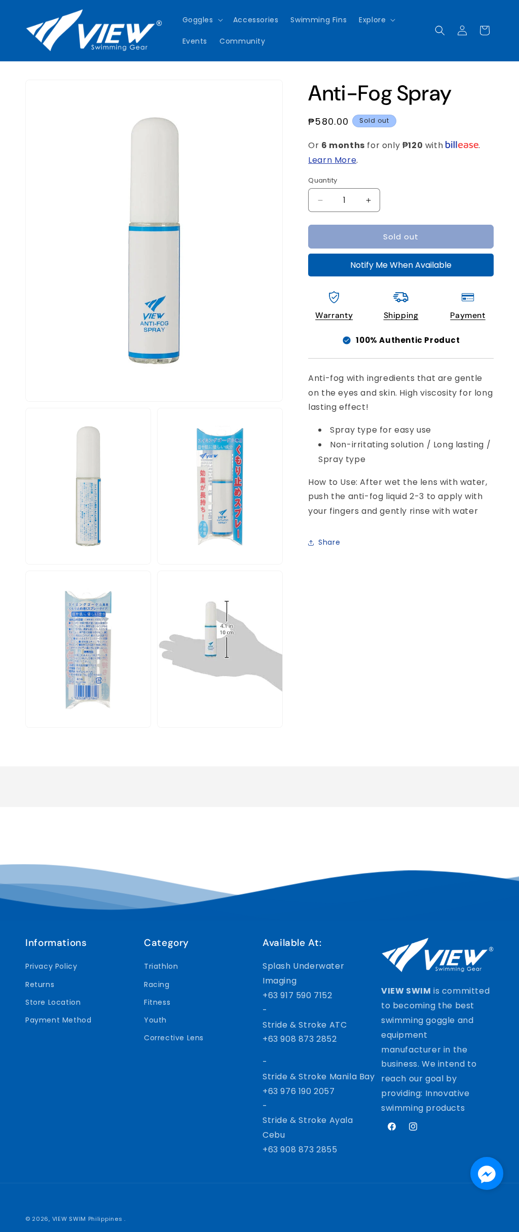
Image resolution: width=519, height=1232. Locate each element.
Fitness (157, 1002)
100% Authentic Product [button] (408, 340)
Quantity (322, 180)
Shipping (401, 315)
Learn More (332, 160)
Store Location (53, 1002)
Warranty (334, 315)
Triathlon (161, 966)
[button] (201, 19)
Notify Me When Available (401, 265)
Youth (155, 1020)
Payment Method (58, 1020)
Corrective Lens (174, 1038)
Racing (157, 984)
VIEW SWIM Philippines (87, 1219)
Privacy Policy (51, 966)
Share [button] (329, 542)
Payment (467, 315)
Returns (39, 984)
